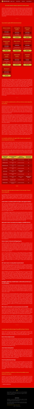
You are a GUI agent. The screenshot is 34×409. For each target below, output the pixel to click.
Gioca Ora (6, 37)
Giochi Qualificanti (28, 1)
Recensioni (23, 1)
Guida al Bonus (18, 1)
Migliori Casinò (12, 1)
